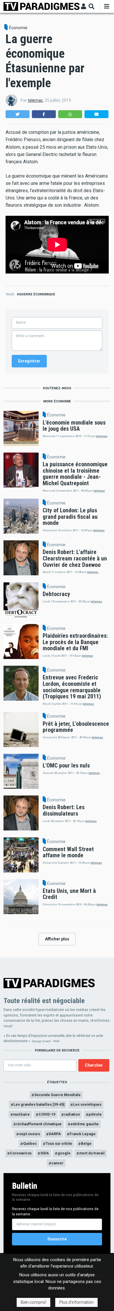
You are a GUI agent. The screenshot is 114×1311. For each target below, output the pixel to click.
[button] (18, 114)
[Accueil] (42, 6)
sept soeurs (29, 1134)
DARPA (55, 1134)
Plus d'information (76, 1302)
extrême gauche (84, 1124)
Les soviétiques (87, 1104)
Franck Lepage (83, 1134)
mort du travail (92, 1153)
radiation (72, 1114)
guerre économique (37, 294)
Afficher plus (57, 939)
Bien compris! (33, 1302)
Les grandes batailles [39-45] (38, 1104)
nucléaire (21, 1114)
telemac (35, 100)
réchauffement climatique (39, 1124)
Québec (30, 1143)
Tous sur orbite (59, 1143)
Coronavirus (21, 1153)
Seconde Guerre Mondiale (57, 1095)
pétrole (95, 1114)
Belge (86, 1143)
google (64, 1153)
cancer (57, 1163)
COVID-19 (47, 1114)
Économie (18, 28)
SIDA (44, 1153)
